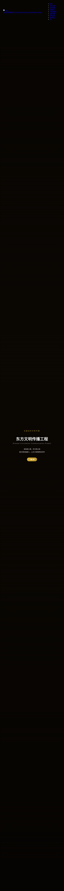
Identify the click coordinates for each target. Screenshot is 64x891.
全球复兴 (52, 9)
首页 (51, 4)
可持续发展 (53, 11)
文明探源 (52, 8)
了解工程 (32, 459)
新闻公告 (52, 15)
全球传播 (52, 13)
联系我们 (52, 17)
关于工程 (52, 6)
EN (51, 19)
